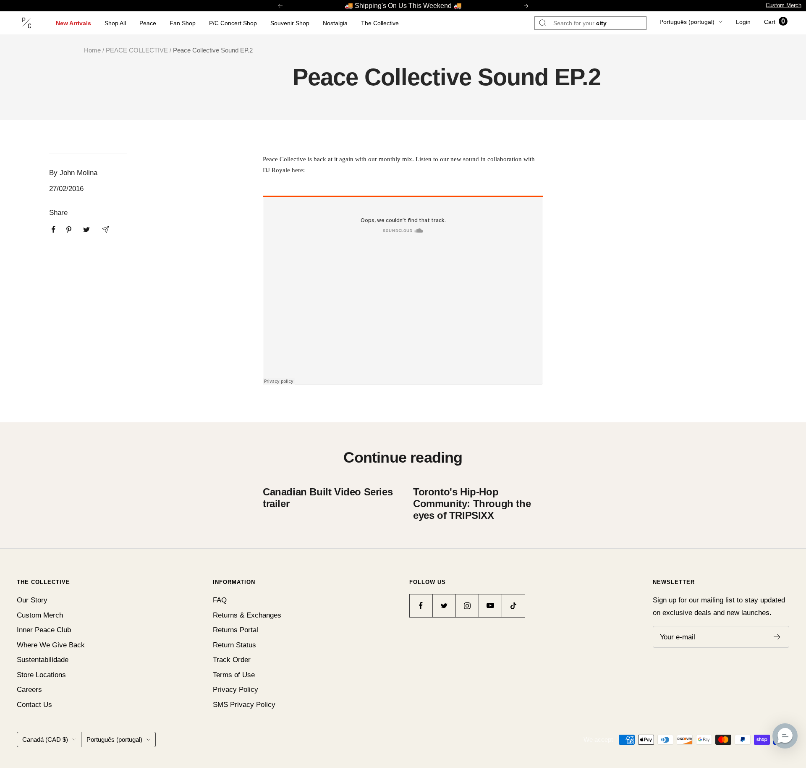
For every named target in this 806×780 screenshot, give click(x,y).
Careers (29, 690)
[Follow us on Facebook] (420, 605)
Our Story (32, 600)
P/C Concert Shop (233, 23)
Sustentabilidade (42, 660)
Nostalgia (335, 23)
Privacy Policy (235, 690)
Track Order (232, 660)
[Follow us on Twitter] (443, 605)
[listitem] (53, 229)
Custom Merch (783, 5)
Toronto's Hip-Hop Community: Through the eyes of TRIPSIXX (472, 503)
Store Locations (41, 675)
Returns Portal (235, 630)
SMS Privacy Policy (244, 705)
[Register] (777, 637)
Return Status (234, 645)
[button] (785, 736)
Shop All (115, 23)
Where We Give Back (51, 645)
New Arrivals (73, 23)
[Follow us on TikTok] (513, 605)
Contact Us (34, 705)
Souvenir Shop (289, 23)
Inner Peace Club (44, 630)
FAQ (220, 600)
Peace (147, 23)
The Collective (380, 23)
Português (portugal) (686, 21)
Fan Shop (183, 23)
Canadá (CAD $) (45, 739)
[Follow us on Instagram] (467, 605)
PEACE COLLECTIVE (137, 50)
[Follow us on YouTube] (490, 605)
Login (743, 21)
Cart (774, 21)
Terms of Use (234, 675)
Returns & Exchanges (247, 615)
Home (92, 50)
